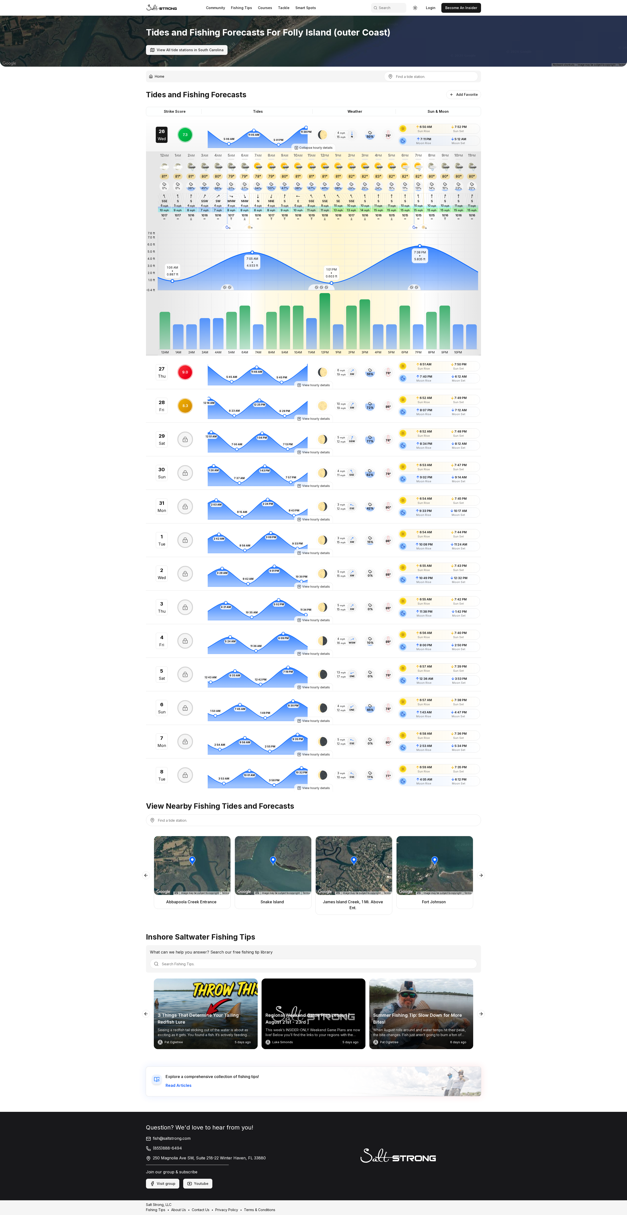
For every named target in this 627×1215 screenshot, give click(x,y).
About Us (178, 1210)
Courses (265, 8)
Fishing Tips (241, 8)
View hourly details (316, 385)
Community (215, 8)
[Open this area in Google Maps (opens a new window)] (9, 63)
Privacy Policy (226, 1210)
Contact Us (200, 1210)
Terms (622, 64)
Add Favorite (467, 94)
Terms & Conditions (259, 1210)
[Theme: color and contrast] (415, 8)
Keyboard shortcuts (564, 64)
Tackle (283, 8)
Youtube (201, 1183)
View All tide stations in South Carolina (190, 50)
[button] (322, 135)
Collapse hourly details (316, 147)
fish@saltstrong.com (172, 1138)
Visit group (166, 1183)
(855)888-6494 (167, 1148)
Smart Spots (305, 8)
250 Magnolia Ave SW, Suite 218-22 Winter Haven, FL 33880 (209, 1157)
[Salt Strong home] (161, 7)
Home (159, 76)
